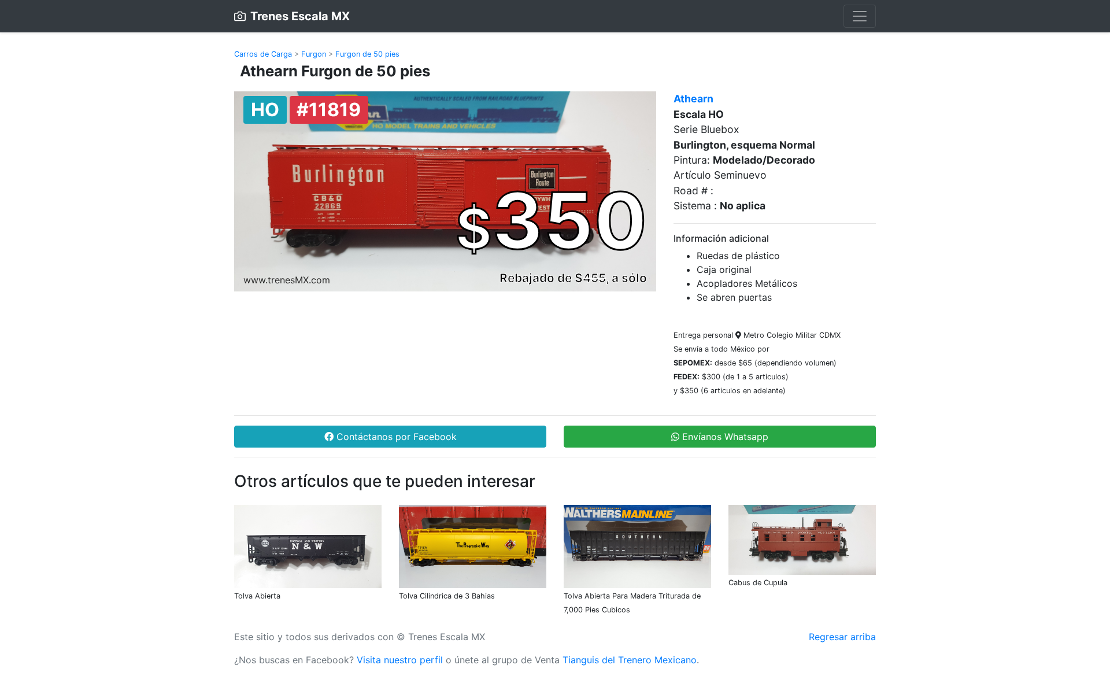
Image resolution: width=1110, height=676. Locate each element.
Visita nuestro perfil (400, 660)
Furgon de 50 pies (367, 54)
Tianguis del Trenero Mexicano (630, 660)
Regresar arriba (842, 636)
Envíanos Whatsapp (723, 436)
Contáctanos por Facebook (395, 436)
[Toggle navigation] (859, 16)
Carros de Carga (263, 54)
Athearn (693, 99)
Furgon (313, 54)
